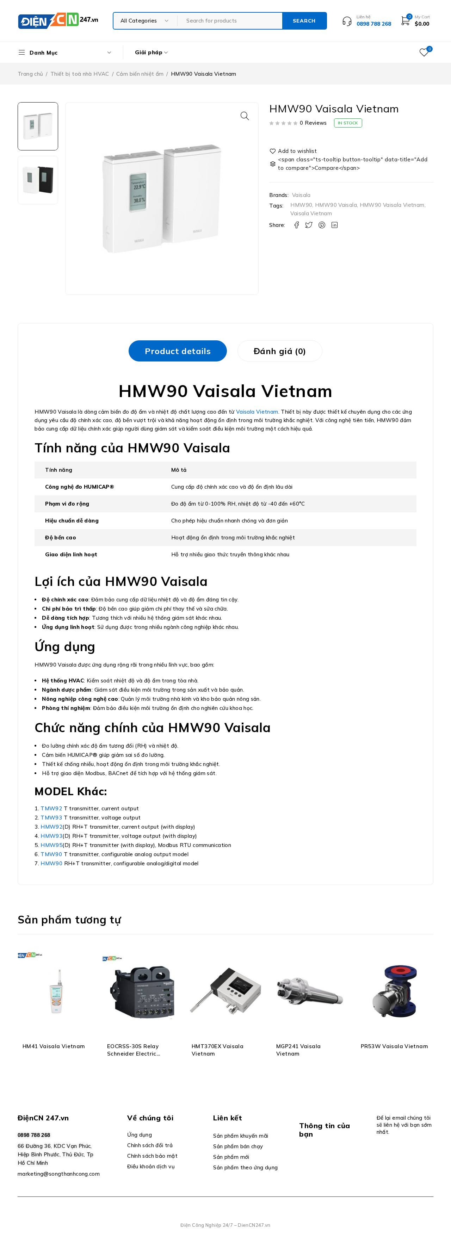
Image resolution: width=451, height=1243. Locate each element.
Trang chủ (30, 73)
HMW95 (51, 845)
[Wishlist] (293, 151)
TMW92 (52, 808)
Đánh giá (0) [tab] (280, 351)
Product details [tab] (178, 351)
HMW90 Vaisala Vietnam (392, 205)
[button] (245, 116)
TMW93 (52, 817)
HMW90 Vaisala (336, 205)
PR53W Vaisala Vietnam (394, 1046)
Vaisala (301, 195)
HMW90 (301, 205)
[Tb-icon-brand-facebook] (303, 1159)
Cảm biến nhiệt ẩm (139, 73)
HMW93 (51, 836)
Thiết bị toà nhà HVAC (79, 73)
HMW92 (51, 826)
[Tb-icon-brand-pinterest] (351, 1159)
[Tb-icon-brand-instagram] (335, 1159)
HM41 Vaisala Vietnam (54, 1046)
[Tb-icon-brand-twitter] (319, 1159)
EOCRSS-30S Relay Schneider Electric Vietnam (133, 1053)
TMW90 (51, 854)
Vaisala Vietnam (311, 213)
